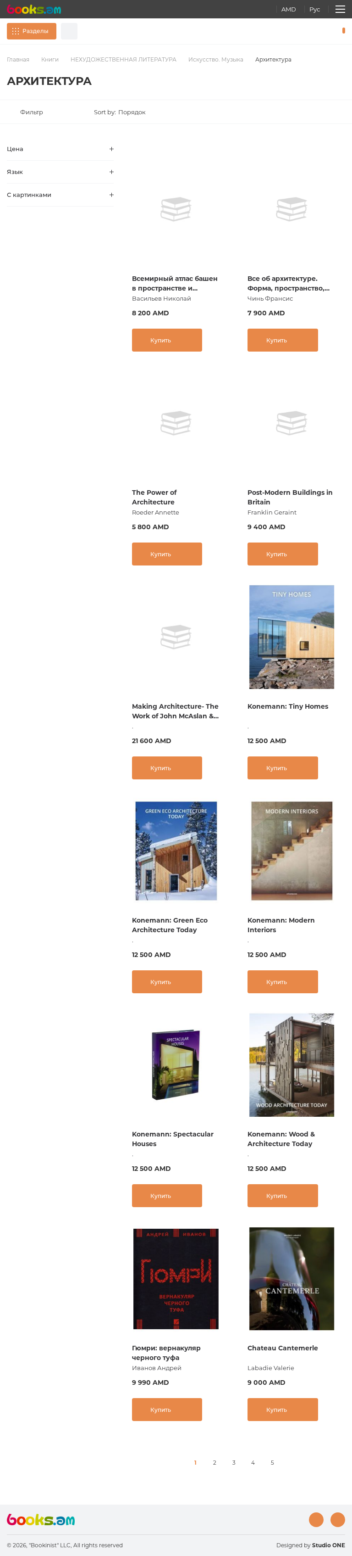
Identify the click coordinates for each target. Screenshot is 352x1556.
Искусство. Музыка (215, 59)
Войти (304, 31)
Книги (50, 59)
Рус (314, 9)
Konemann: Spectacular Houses (173, 1139)
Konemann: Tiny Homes (288, 706)
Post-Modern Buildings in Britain (290, 497)
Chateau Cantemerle (283, 1348)
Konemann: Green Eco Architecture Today (170, 925)
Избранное (320, 31)
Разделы (35, 31)
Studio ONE (328, 1545)
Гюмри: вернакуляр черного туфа (166, 1353)
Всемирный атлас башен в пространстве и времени (175, 283)
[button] (122, 112)
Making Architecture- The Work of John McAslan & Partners (175, 711)
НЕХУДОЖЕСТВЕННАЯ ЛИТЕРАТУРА (123, 59)
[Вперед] (291, 1462)
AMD (288, 9)
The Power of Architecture (154, 497)
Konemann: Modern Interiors (281, 925)
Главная (18, 59)
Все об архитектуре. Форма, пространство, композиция (286, 283)
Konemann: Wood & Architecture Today (281, 1139)
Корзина (341, 31)
